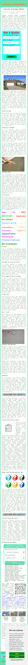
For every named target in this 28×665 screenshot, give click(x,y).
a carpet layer (11, 599)
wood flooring (20, 604)
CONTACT (20, 6)
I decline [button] (17, 656)
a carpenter (9, 605)
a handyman (21, 598)
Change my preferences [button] (17, 659)
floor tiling (5, 602)
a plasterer (17, 603)
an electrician (10, 593)
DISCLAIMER (24, 6)
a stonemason (6, 592)
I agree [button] (17, 653)
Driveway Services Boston (9, 542)
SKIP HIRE (6, 591)
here (19, 540)
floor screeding (19, 596)
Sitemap (3, 652)
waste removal (5, 604)
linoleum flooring (11, 597)
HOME (14, 6)
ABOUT (17, 6)
